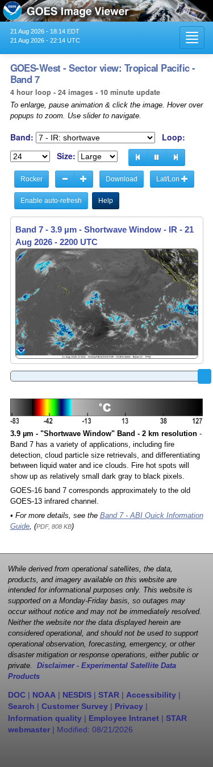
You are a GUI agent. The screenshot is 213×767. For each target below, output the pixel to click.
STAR (108, 694)
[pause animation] (156, 157)
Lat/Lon (168, 179)
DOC (17, 694)
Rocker (31, 179)
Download (121, 179)
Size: (66, 156)
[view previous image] (138, 157)
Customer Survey (74, 706)
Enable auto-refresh (51, 201)
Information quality (45, 718)
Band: (22, 137)
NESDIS (76, 694)
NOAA (44, 694)
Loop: (173, 137)
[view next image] (175, 157)
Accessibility (151, 694)
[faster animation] (83, 179)
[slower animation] (64, 179)
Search (21, 706)
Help (105, 201)
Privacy (129, 706)
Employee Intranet (124, 718)
